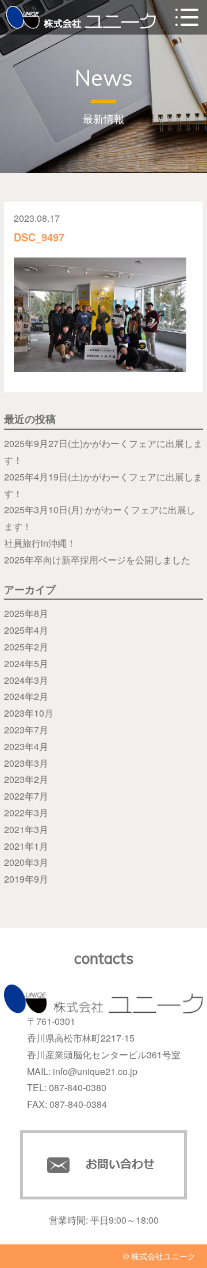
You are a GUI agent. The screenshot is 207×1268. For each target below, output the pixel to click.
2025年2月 (26, 646)
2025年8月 (26, 613)
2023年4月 (26, 746)
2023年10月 (28, 713)
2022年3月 (26, 812)
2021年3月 (26, 829)
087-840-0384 (78, 1104)
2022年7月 (26, 796)
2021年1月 (26, 846)
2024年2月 (26, 696)
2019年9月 (26, 878)
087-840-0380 (77, 1087)
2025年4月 (26, 630)
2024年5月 (26, 663)
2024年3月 (26, 680)
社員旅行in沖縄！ (40, 543)
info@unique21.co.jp (95, 1071)
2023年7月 (26, 729)
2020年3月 (26, 862)
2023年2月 (26, 779)
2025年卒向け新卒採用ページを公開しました (97, 559)
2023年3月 (26, 763)
